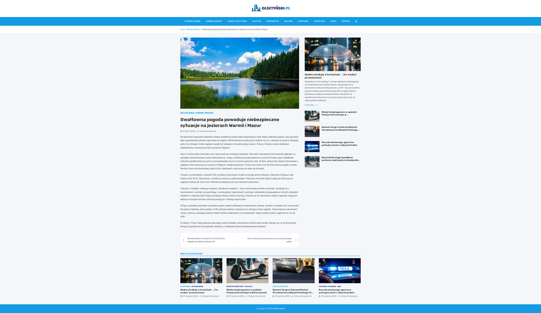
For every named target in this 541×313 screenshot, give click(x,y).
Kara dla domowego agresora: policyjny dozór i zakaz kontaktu (339, 143)
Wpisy (333, 21)
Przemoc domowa (327, 286)
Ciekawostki (273, 21)
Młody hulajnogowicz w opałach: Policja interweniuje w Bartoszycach (339, 115)
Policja (248, 286)
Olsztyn (256, 21)
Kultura (288, 21)
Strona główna (192, 21)
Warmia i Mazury (214, 21)
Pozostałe (319, 21)
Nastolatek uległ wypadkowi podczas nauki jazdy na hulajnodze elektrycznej (341, 160)
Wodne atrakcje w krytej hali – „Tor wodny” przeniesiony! (199, 291)
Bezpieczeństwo (235, 286)
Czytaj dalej (309, 105)
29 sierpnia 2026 (190, 296)
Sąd (339, 286)
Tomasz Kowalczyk (207, 131)
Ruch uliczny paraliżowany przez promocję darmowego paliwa (270, 240)
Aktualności (187, 113)
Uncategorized (280, 286)
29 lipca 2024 (189, 131)
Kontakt (346, 21)
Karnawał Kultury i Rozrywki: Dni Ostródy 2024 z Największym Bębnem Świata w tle (206, 240)
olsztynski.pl (279, 308)
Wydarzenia (197, 286)
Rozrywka (303, 21)
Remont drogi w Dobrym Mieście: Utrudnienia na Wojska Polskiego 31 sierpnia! (341, 130)
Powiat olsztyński (237, 21)
